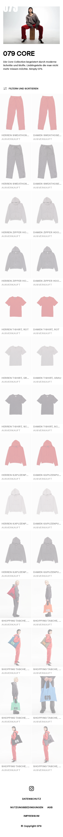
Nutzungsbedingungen (26, 807)
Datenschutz (31, 798)
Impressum (31, 815)
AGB (50, 807)
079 (39, 825)
